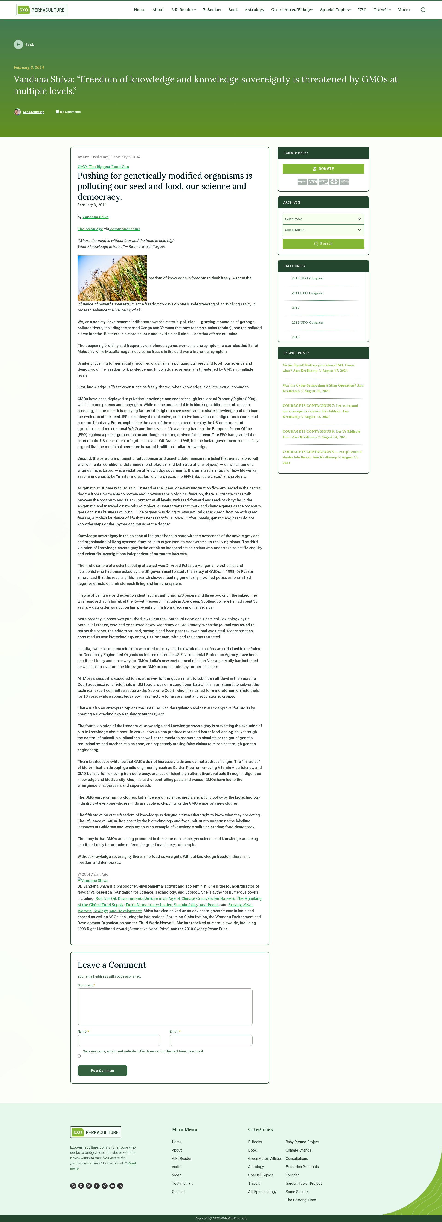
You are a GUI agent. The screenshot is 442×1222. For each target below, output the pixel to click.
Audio (176, 1167)
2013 (296, 337)
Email (175, 1031)
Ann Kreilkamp (33, 112)
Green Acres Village (264, 1158)
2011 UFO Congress (307, 293)
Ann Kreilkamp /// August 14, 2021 (319, 437)
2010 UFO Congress (308, 278)
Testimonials (182, 1183)
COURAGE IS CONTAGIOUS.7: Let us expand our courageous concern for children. (320, 408)
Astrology (256, 1167)
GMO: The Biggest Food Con (103, 166)
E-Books (255, 1142)
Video (177, 1175)
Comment (86, 985)
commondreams (124, 228)
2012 (296, 308)
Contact (178, 1192)
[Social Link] (73, 1186)
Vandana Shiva (95, 216)
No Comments (70, 112)
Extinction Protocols (302, 1167)
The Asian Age (90, 228)
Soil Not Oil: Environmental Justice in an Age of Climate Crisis (151, 898)
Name (83, 1031)
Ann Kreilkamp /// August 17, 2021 (320, 370)
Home (177, 1142)
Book (252, 1150)
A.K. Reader (182, 1158)
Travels (254, 1183)
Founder (292, 1175)
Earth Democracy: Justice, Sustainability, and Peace (172, 904)
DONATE (326, 169)
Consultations (297, 1158)
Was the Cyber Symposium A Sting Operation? (319, 385)
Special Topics (260, 1175)
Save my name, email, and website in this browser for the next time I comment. (143, 1051)
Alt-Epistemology (262, 1192)
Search (326, 243)
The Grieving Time (301, 1200)
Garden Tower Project (304, 1183)
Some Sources (298, 1192)
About (177, 1150)
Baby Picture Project (302, 1142)
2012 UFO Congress (308, 322)
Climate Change (299, 1150)
